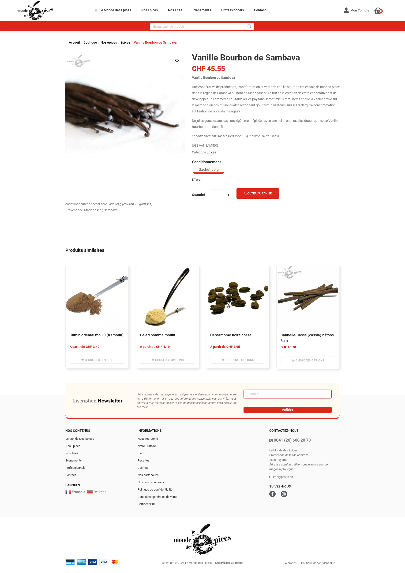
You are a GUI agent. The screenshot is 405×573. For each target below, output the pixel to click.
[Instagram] (284, 494)
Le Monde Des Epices (115, 10)
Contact (260, 10)
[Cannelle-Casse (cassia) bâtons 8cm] (308, 296)
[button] (380, 10)
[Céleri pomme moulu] (167, 296)
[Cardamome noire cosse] (237, 296)
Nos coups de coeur (151, 482)
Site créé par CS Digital (229, 563)
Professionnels (232, 10)
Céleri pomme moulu (157, 335)
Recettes (144, 460)
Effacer (196, 179)
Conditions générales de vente (157, 497)
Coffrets (143, 467)
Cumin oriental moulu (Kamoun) (97, 335)
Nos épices (109, 42)
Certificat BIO (146, 504)
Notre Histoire (147, 446)
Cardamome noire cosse (230, 335)
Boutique (90, 42)
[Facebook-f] (272, 494)
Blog (140, 453)
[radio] (209, 170)
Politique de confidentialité (155, 489)
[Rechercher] (249, 26)
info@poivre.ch (282, 477)
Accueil (74, 42)
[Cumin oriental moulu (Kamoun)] (97, 296)
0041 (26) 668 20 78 (292, 440)
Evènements (201, 10)
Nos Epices (149, 10)
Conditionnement (206, 162)
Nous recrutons (148, 438)
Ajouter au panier (258, 193)
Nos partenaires (148, 475)
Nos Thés (175, 10)
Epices (125, 42)
